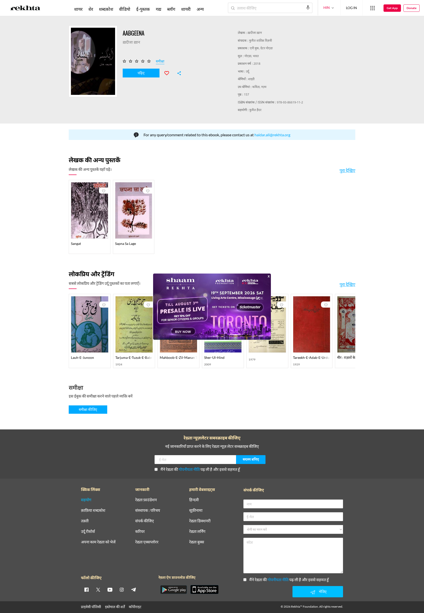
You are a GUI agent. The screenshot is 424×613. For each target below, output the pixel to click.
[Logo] (25, 9)
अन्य (200, 9)
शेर (90, 9)
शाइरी (251, 79)
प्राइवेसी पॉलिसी (91, 607)
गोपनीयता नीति (189, 469)
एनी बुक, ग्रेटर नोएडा (261, 48)
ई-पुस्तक (143, 9)
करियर (140, 531)
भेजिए (323, 591)
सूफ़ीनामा (195, 510)
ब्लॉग (171, 9)
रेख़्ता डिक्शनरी (200, 521)
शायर (78, 9)
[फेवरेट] (168, 72)
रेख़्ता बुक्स (196, 542)
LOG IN (351, 8)
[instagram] (122, 589)
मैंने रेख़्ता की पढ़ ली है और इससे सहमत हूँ (200, 469)
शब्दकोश (106, 9)
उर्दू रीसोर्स (88, 531)
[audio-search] (308, 7)
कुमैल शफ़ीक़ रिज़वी (260, 41)
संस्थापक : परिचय (147, 510)
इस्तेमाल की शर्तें (115, 607)
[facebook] (86, 589)
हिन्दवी (194, 500)
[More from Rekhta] (372, 8)
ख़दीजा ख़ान (255, 33)
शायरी (186, 9)
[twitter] (98, 589)
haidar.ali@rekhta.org (272, 134)
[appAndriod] (173, 589)
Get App (392, 8)
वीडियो (124, 9)
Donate (411, 8)
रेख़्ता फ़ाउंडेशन (146, 500)
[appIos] (204, 589)
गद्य (158, 9)
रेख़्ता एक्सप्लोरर (147, 542)
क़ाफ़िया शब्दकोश (93, 510)
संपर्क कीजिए (144, 521)
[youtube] (110, 589)
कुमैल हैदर (255, 110)
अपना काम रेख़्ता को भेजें (98, 542)
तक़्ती (85, 521)
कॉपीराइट (135, 607)
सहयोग (86, 500)
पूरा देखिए (347, 170)
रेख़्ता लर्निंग (197, 531)
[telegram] (133, 589)
